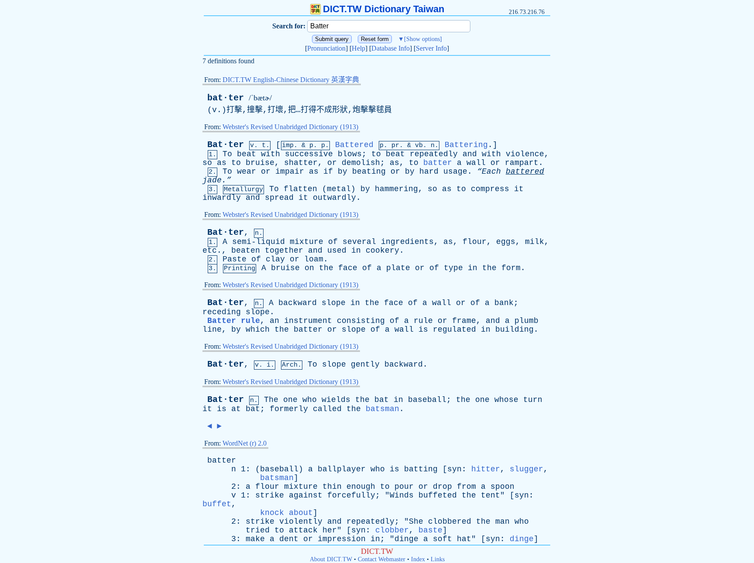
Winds (402, 495)
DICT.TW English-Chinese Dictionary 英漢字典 (291, 79)
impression (342, 539)
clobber (392, 530)
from (466, 486)
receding (221, 312)
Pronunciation (326, 48)
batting (421, 469)
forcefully (351, 495)
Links (438, 559)
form (511, 268)
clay (275, 259)
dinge (406, 539)
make (255, 539)
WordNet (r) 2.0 (245, 443)
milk (534, 241)
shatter (301, 162)
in (356, 250)
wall (476, 162)
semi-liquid (258, 241)
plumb (526, 320)
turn (532, 399)
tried (258, 530)
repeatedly (434, 154)
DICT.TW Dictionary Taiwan (383, 8)
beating (369, 171)
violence (525, 154)
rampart (521, 162)
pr (395, 145)
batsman (382, 409)
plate (398, 268)
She (416, 521)
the (326, 268)
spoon (502, 486)
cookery (382, 250)
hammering (396, 189)
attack (303, 530)
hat (464, 539)
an (274, 320)
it (519, 189)
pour (404, 486)
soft (442, 539)
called (327, 409)
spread (279, 197)
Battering (466, 145)
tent (490, 495)
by (342, 171)
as (221, 162)
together (284, 250)
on (309, 268)
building (514, 329)
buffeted (437, 495)
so (207, 162)
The (271, 399)
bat (381, 399)
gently (365, 364)
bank (504, 303)
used (336, 250)
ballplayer (342, 469)
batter (437, 162)
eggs (505, 241)
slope (334, 303)
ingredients (407, 241)
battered (525, 171)
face (347, 268)
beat (246, 154)
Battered (354, 145)
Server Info (431, 48)
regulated (454, 329)
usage (455, 171)
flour (475, 241)
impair (289, 171)
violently (300, 521)
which (258, 329)
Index (418, 559)
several (359, 241)
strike (269, 495)
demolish (361, 162)
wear (246, 171)
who (309, 399)
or (332, 162)
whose (506, 399)
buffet (216, 504)
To (227, 154)
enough (360, 486)
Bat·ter (225, 145)
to (376, 154)
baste (430, 530)
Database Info (390, 48)
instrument (308, 320)
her (329, 530)
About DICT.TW (331, 559)
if (328, 171)
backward (297, 303)
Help (358, 48)
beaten (245, 250)
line (212, 329)
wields (336, 399)
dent (288, 539)
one (290, 399)
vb (419, 145)
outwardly (334, 197)
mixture (306, 241)
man (502, 521)
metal (339, 189)
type (453, 268)
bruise (260, 162)
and (470, 154)
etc (209, 250)
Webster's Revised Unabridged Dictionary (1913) (290, 126)
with (270, 154)
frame (464, 320)
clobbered (449, 521)
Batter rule (233, 320)
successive (309, 154)
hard (429, 171)
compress (490, 189)
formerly (289, 409)
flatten (300, 189)
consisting (361, 320)
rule (423, 320)
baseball (427, 399)
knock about (286, 512)
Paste (235, 259)
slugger (526, 469)
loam (313, 259)
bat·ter (225, 98)
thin (332, 486)
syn (454, 469)
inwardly (221, 197)
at (236, 409)
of (333, 241)
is (423, 329)
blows (350, 154)
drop (442, 486)
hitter (485, 469)
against (305, 495)
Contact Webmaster (381, 559)
